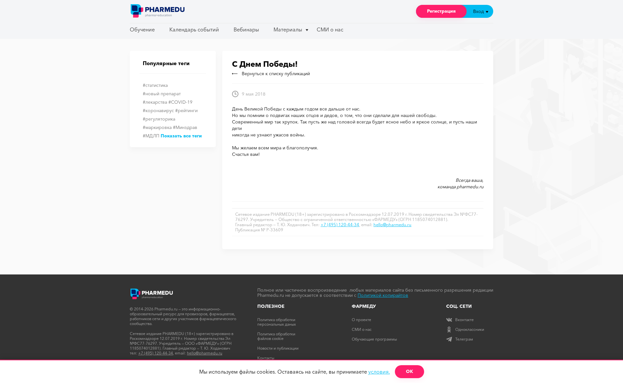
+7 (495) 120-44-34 (340, 224)
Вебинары (246, 29)
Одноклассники (469, 329)
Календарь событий (194, 29)
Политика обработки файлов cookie (276, 336)
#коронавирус (158, 110)
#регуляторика (159, 119)
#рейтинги (186, 110)
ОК (409, 371)
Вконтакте (464, 319)
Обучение (142, 29)
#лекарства (155, 102)
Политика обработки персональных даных (276, 322)
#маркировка (157, 127)
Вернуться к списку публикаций (276, 73)
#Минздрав (185, 127)
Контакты (265, 357)
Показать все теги (181, 136)
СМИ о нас (330, 29)
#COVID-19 (180, 102)
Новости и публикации (278, 348)
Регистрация (441, 11)
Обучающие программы (374, 339)
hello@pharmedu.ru (392, 224)
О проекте (361, 319)
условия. (379, 371)
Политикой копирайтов (383, 295)
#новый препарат (162, 94)
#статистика (155, 85)
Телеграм (464, 339)
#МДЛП (151, 136)
